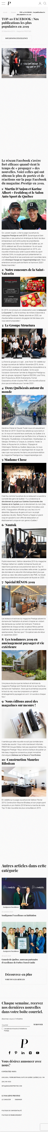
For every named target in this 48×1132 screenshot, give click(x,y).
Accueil (5, 12)
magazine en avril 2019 (14, 235)
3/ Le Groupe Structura (18, 325)
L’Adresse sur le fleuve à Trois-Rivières (26, 755)
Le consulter (6, 1099)
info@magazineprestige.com (12, 1086)
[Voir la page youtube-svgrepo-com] (37, 1052)
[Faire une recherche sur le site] (45, 3)
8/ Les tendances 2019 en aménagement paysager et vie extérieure (23, 643)
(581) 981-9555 (6, 1081)
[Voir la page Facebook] (9, 1052)
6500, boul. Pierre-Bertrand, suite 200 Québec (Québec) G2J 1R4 (23, 1077)
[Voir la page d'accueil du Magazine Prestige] (24, 1043)
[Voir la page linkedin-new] (23, 1052)
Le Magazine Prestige (11, 1096)
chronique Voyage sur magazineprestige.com (23, 260)
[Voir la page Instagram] (30, 1052)
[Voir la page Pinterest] (16, 1052)
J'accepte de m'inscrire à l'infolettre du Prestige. (15, 1030)
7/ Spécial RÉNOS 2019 (18, 582)
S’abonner (18, 1099)
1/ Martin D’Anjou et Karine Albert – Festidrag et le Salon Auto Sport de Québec (22, 193)
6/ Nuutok (9, 525)
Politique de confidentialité (12, 1110)
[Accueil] (9, 3)
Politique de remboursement (12, 1115)
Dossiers (13, 12)
